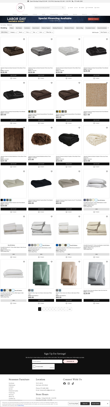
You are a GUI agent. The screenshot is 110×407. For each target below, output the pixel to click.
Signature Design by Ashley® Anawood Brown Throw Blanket (40, 114)
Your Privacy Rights (73, 403)
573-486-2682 (78, 1)
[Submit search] (62, 7)
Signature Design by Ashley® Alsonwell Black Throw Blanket (96, 68)
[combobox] (13, 32)
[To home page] (20, 7)
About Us (84, 14)
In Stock (35, 14)
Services (75, 14)
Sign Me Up (70, 361)
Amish (43, 14)
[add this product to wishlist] (24, 39)
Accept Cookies (95, 403)
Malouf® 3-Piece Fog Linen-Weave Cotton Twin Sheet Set (95, 290)
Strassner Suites (54, 14)
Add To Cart (13, 75)
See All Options (101, 200)
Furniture (15, 14)
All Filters (5, 32)
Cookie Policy (20, 405)
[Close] (107, 403)
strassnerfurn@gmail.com (47, 390)
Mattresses (25, 14)
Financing (65, 14)
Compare (14, 78)
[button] (68, 8)
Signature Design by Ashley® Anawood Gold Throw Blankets (96, 111)
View (96, 209)
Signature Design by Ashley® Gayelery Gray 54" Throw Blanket (68, 200)
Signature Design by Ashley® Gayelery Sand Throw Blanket (13, 202)
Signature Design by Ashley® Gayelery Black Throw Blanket (40, 200)
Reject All (85, 403)
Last (70, 309)
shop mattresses (93, 19)
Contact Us (94, 14)
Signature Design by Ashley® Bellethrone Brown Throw (39, 156)
